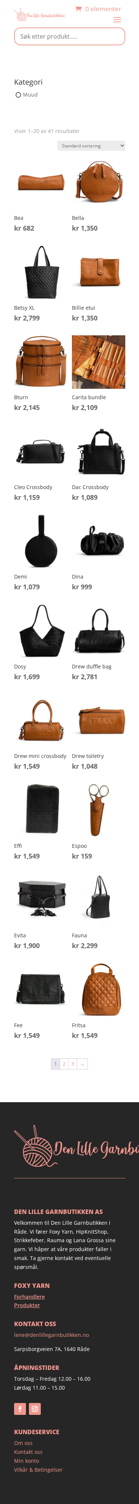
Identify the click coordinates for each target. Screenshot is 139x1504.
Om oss (23, 1442)
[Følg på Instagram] (35, 1409)
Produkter (27, 1305)
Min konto (26, 1460)
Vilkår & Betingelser (38, 1469)
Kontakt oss (28, 1451)
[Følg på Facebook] (20, 1409)
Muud (30, 94)
